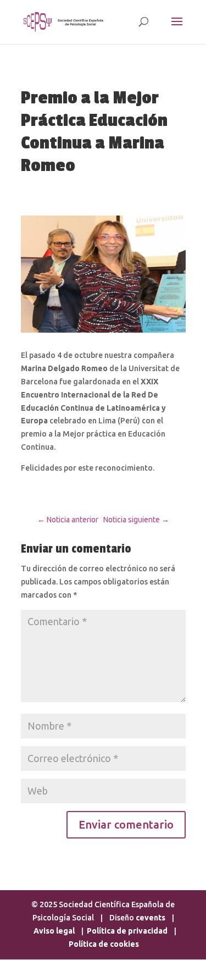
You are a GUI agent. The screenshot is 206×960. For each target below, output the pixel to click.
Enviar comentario (126, 824)
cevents (150, 917)
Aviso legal (55, 930)
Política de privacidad (127, 930)
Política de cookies (104, 944)
